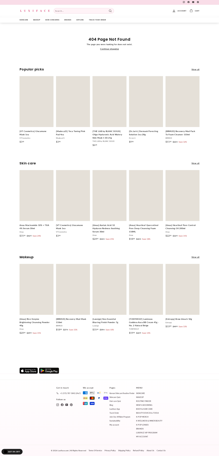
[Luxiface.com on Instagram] (57, 404)
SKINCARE (24, 20)
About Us (150, 450)
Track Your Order (97, 20)
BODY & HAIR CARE (144, 409)
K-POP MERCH (142, 417)
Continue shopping (109, 49)
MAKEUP (36, 20)
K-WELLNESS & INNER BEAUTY (149, 421)
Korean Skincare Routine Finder (122, 393)
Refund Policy (138, 450)
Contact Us (161, 450)
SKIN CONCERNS (52, 20)
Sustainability (115, 421)
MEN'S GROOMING (144, 405)
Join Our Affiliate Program (120, 417)
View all (195, 69)
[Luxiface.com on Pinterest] (71, 404)
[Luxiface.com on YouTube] (66, 404)
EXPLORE (80, 20)
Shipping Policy (124, 450)
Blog (111, 405)
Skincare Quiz (115, 397)
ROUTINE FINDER (143, 401)
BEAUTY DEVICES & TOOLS (147, 413)
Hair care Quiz (115, 401)
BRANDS (67, 20)
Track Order (114, 413)
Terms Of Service (95, 450)
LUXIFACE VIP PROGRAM (146, 433)
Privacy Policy (110, 450)
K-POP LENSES (142, 425)
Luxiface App (115, 409)
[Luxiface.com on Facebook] (62, 404)
